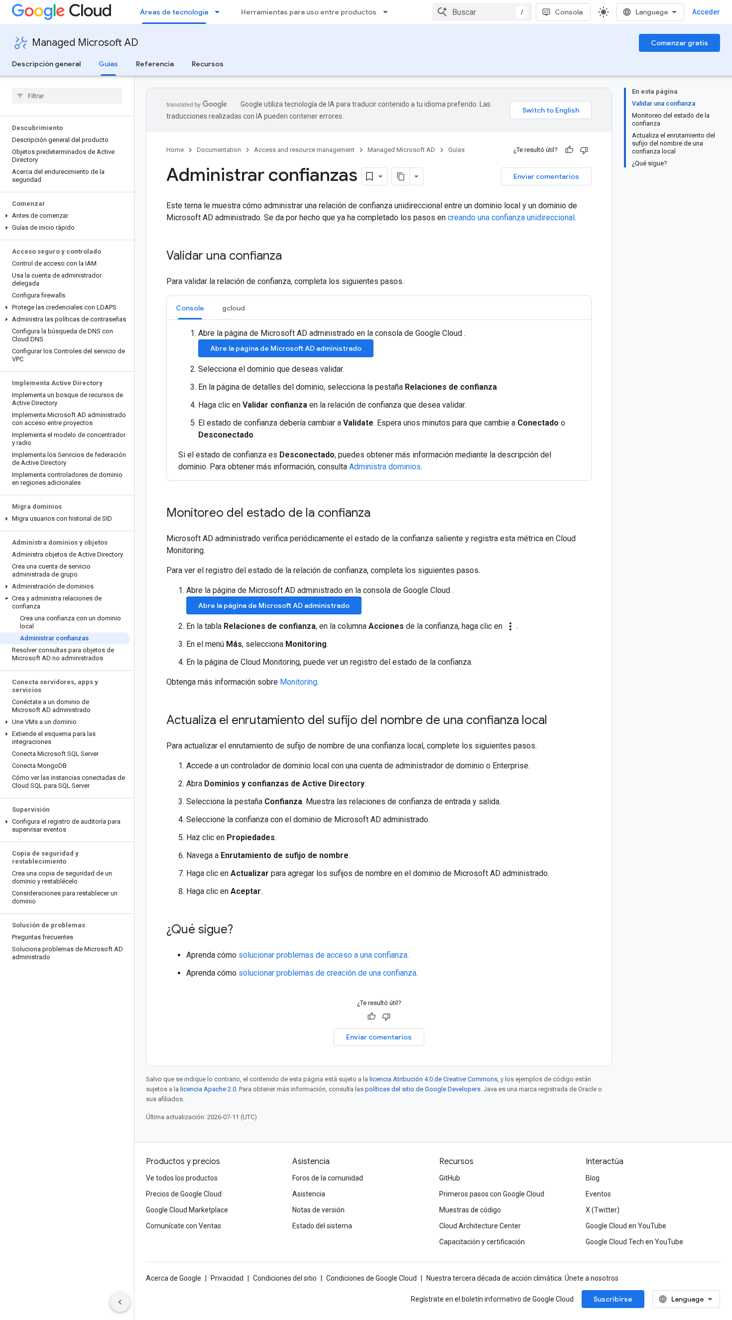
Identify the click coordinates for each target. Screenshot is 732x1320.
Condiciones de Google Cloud (371, 1278)
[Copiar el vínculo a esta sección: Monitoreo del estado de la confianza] (380, 514)
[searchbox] (67, 96)
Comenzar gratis (679, 42)
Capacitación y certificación (482, 1242)
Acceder (706, 12)
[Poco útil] (584, 150)
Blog (593, 1178)
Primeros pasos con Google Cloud (491, 1194)
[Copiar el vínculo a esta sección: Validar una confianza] (292, 257)
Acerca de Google (173, 1278)
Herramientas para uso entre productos (308, 11)
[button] (65, 216)
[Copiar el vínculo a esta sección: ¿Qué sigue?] (243, 930)
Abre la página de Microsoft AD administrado (286, 348)
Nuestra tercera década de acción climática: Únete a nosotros (522, 1278)
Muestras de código (470, 1210)
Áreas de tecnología (174, 11)
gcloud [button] (233, 307)
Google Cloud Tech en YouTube (634, 1242)
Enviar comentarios (546, 176)
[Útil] (569, 150)
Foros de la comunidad (327, 1178)
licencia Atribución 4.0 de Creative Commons (433, 1079)
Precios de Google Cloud (184, 1194)
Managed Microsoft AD (85, 42)
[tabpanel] (379, 400)
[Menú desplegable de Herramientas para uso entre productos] (388, 12)
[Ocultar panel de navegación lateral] (120, 1302)
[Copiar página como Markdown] (401, 176)
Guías (108, 63)
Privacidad (227, 1278)
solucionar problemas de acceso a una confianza (323, 955)
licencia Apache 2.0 (208, 1089)
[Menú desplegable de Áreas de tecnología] (220, 12)
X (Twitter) (602, 1210)
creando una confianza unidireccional (511, 217)
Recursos (208, 63)
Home (175, 149)
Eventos (598, 1194)
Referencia (155, 63)
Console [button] (190, 307)
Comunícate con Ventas (183, 1226)
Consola (569, 11)
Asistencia (308, 1194)
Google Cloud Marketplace (187, 1210)
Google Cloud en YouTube (626, 1226)
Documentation (219, 149)
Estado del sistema (322, 1226)
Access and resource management (304, 149)
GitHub (449, 1178)
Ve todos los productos (182, 1178)
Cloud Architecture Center (480, 1226)
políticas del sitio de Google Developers (423, 1089)
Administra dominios (385, 466)
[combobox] (482, 12)
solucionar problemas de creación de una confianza (327, 973)
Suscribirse (613, 1299)
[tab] (190, 307)
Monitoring (298, 682)
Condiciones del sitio (285, 1278)
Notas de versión (318, 1210)
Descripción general (46, 63)
